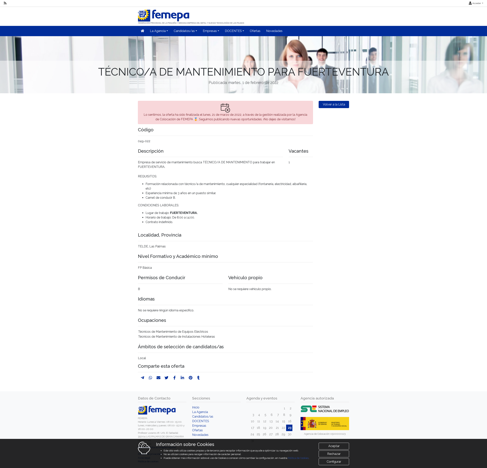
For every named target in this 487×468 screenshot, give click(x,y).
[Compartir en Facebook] (174, 378)
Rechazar (334, 454)
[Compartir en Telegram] (142, 378)
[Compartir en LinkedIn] (182, 378)
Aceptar (334, 446)
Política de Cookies (298, 458)
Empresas (199, 425)
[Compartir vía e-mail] (158, 378)
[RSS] (5, 3)
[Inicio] (191, 15)
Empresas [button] (210, 31)
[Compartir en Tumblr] (198, 378)
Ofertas (255, 31)
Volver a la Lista (334, 104)
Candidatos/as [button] (184, 31)
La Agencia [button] (158, 31)
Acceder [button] (476, 3)
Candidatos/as (202, 416)
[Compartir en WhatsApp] (150, 378)
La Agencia (200, 412)
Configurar (334, 461)
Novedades (274, 31)
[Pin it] (190, 378)
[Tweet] (166, 378)
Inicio (195, 407)
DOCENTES (200, 421)
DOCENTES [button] (233, 31)
